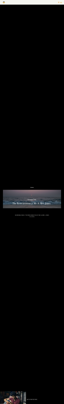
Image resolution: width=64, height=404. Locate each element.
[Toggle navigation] (61, 2)
